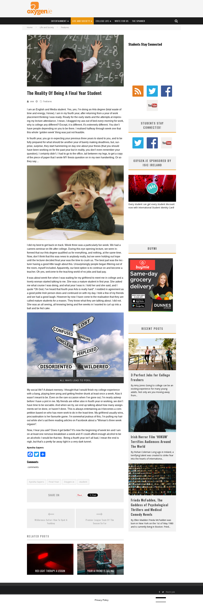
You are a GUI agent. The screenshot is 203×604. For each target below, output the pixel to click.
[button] (75, 60)
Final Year (54, 481)
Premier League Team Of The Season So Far (100, 521)
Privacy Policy (101, 600)
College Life (102, 21)
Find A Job (170, 592)
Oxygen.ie (69, 481)
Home (30, 27)
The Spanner (138, 21)
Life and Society (81, 21)
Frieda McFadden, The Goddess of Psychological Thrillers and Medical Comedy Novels (149, 507)
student (83, 481)
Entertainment (59, 21)
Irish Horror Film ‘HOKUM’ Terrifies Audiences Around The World (151, 441)
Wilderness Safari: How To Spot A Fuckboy (51, 521)
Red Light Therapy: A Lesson (50, 571)
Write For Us (121, 21)
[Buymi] (150, 310)
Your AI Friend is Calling (100, 571)
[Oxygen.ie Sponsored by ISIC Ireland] (152, 200)
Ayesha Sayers (36, 481)
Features (47, 101)
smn (32, 101)
